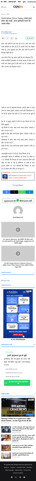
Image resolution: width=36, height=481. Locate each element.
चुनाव (24, 2)
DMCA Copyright (9, 470)
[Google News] (18, 185)
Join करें (31, 38)
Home (4, 14)
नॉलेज (8, 14)
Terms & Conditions (18, 473)
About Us (6, 467)
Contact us (12, 467)
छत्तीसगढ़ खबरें (12, 2)
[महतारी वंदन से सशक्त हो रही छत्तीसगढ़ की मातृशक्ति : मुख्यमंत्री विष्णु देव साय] (6, 455)
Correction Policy (21, 467)
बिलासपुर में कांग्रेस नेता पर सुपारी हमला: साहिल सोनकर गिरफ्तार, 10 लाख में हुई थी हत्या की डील (16, 420)
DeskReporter (18, 217)
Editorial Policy (19, 470)
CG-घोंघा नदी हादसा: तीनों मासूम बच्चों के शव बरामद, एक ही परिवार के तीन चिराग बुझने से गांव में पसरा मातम (23, 429)
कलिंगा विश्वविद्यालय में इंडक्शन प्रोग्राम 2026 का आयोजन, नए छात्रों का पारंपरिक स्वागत (19, 177)
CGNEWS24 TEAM (7, 31)
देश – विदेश (3, 2)
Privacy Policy (27, 470)
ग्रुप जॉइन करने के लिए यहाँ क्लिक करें (18, 383)
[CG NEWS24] (18, 7)
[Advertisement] (18, 88)
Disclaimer (29, 467)
